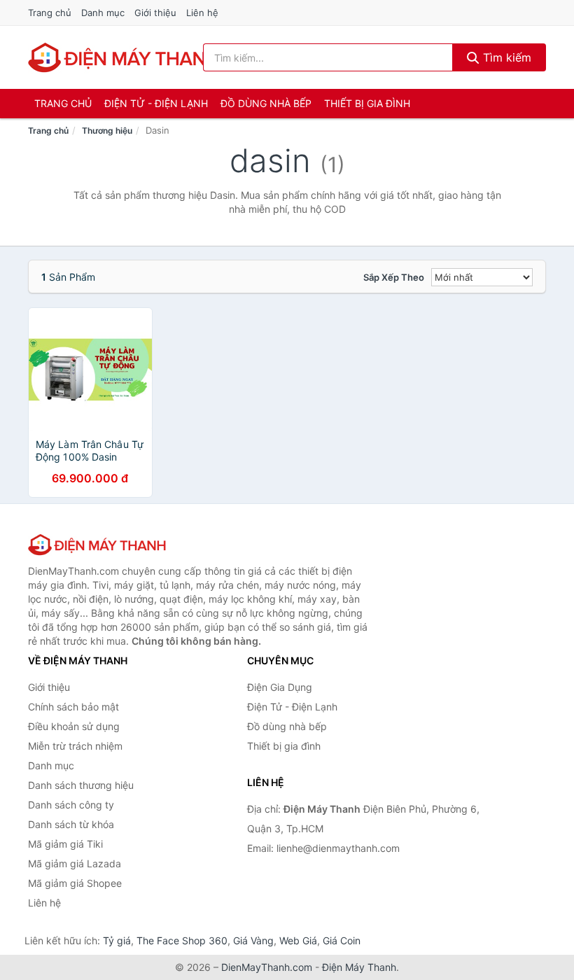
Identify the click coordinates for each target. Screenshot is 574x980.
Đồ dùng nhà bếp (266, 103)
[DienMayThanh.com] (125, 57)
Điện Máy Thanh (359, 967)
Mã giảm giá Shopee (75, 883)
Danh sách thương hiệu (81, 785)
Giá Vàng (253, 940)
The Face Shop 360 (181, 940)
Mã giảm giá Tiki (65, 844)
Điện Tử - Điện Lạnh (156, 103)
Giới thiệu (155, 12)
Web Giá (298, 940)
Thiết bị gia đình (367, 103)
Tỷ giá (117, 940)
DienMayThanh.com (266, 967)
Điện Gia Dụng (279, 687)
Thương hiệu (107, 130)
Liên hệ (202, 12)
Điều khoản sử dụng (74, 726)
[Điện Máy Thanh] (98, 544)
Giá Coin (341, 940)
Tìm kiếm (505, 57)
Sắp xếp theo (393, 277)
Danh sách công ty (71, 805)
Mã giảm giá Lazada (74, 863)
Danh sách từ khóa (71, 824)
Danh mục (103, 12)
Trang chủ (49, 12)
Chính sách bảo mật (73, 707)
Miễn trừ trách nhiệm (75, 746)
